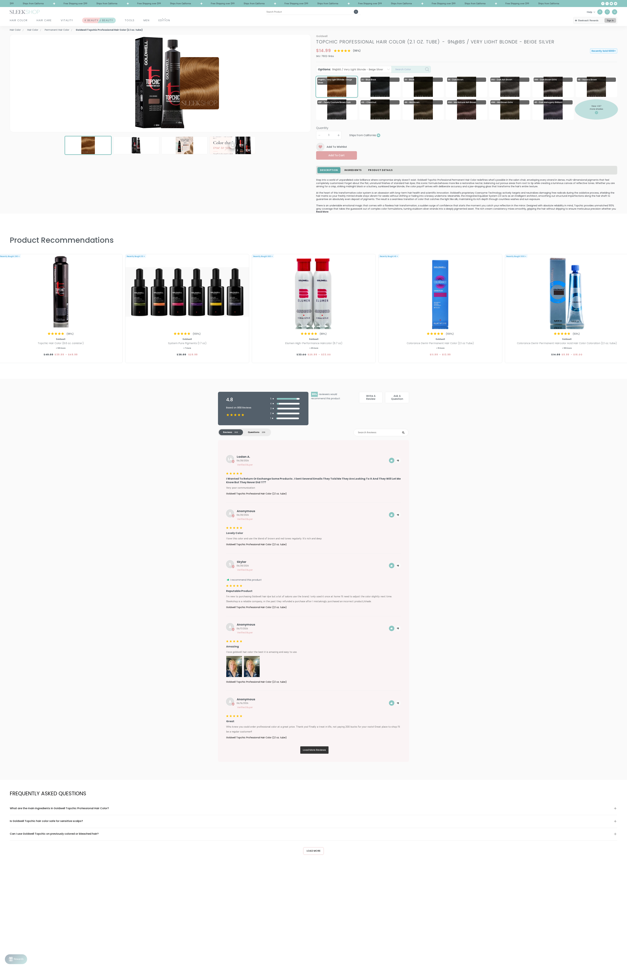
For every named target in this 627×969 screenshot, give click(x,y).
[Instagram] (611, 3)
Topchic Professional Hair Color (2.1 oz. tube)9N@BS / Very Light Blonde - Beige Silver (435, 42)
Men (147, 20)
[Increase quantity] (338, 135)
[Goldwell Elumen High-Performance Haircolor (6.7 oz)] (314, 292)
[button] (391, 460)
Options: (350, 69)
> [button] (314, 750)
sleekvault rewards (588, 20)
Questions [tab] (253, 432)
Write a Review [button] (371, 397)
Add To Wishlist (337, 147)
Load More (314, 850)
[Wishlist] (607, 12)
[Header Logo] (25, 12)
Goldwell (322, 36)
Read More (322, 211)
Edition (164, 20)
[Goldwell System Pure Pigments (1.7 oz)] (187, 292)
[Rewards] (16, 959)
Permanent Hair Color (57, 30)
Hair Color (19, 20)
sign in (610, 20)
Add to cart (336, 155)
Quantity (322, 127)
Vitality (67, 20)
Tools (130, 20)
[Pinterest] (615, 3)
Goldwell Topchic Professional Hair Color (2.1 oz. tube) (256, 493)
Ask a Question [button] (397, 397)
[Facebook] (602, 3)
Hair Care (44, 20)
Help (589, 12)
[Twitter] (607, 3)
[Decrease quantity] (319, 135)
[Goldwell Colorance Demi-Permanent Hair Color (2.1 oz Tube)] (440, 292)
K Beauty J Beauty (99, 20)
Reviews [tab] (227, 432)
